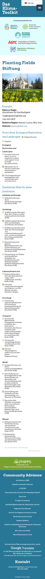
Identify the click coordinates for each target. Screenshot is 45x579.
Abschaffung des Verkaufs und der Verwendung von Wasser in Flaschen (13, 394)
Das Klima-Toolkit (10, 8)
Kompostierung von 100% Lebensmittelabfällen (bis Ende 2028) (13, 367)
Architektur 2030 (22, 480)
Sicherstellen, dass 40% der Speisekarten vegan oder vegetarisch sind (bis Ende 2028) (13, 277)
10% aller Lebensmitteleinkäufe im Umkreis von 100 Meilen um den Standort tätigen (14, 288)
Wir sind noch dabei (22, 531)
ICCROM (22, 488)
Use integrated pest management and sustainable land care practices (13, 178)
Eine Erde (22, 496)
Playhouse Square (34, 451)
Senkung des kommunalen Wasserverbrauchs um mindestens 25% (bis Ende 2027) (13, 437)
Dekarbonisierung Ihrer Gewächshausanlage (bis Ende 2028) (13, 200)
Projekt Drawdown (22, 500)
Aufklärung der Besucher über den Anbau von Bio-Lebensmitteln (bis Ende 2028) (15, 215)
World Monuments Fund (22, 535)
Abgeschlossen (30, 137)
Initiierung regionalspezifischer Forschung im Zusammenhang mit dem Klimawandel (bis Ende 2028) (13, 305)
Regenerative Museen (22, 508)
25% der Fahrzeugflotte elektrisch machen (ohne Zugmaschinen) (12, 352)
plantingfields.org (19, 126)
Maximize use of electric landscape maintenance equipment (12, 169)
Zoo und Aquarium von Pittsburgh (16, 447)
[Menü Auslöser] (39, 8)
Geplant (8, 141)
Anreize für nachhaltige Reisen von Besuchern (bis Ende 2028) (12, 343)
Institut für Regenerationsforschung (22, 512)
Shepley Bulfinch (22, 520)
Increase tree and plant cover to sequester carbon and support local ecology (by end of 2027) (12, 158)
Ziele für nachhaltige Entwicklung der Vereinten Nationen (22, 526)
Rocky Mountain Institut (22, 516)
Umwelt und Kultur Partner (22, 484)
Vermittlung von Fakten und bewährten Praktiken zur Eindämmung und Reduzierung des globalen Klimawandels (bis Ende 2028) (14, 259)
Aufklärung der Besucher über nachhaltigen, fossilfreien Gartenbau (15, 223)
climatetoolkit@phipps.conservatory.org (22, 567)
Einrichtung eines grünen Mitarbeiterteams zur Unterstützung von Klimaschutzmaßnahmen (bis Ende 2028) (15, 246)
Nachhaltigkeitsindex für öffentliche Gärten (22, 504)
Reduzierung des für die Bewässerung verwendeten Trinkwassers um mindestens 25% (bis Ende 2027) (13, 426)
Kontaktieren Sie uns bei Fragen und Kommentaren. (22, 555)
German (30, 3)
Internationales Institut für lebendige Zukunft (22, 492)
